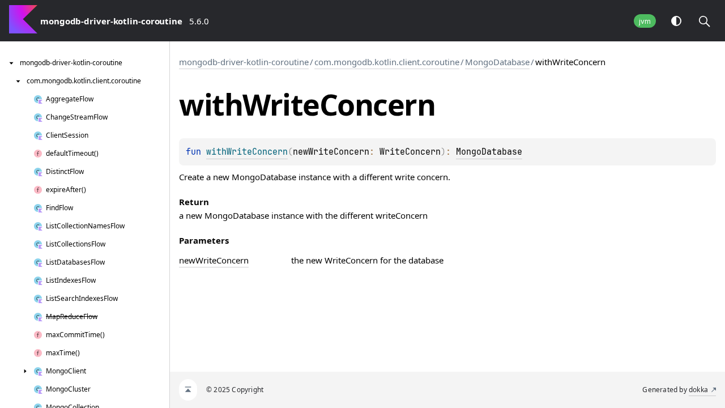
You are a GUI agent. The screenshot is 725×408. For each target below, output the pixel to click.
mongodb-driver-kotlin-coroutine (244, 61)
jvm (645, 21)
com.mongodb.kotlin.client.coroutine (386, 61)
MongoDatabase (497, 61)
